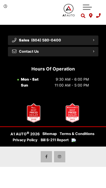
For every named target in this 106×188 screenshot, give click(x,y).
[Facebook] (46, 156)
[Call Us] (98, 15)
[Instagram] (59, 156)
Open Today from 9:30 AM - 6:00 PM (28, 15)
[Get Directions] (90, 15)
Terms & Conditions (77, 134)
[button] (87, 7)
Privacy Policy (25, 140)
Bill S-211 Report (55, 140)
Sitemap (49, 134)
